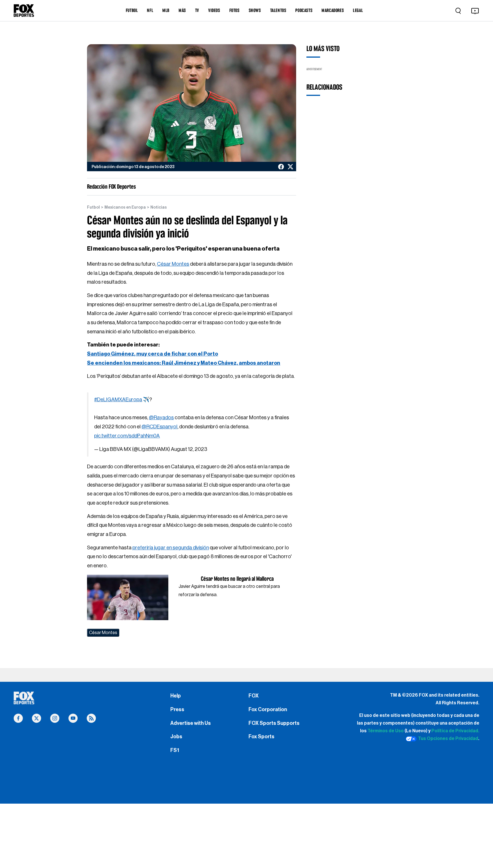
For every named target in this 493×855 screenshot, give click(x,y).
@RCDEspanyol (159, 426)
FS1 (174, 750)
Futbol (93, 207)
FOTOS (234, 10)
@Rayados (161, 417)
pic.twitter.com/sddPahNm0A (127, 435)
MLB (165, 10)
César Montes (173, 264)
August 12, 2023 (189, 449)
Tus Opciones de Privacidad (448, 738)
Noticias (158, 207)
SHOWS (255, 10)
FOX (253, 695)
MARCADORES (333, 10)
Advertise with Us (190, 723)
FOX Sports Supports (274, 723)
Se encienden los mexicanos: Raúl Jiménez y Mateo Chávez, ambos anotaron (183, 363)
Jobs (176, 736)
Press (177, 709)
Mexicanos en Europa (125, 207)
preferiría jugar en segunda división (170, 547)
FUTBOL (132, 10)
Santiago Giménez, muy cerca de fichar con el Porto (152, 353)
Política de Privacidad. (455, 731)
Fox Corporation (267, 709)
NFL (150, 10)
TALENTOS (278, 10)
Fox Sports (261, 736)
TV (197, 10)
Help (175, 695)
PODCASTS (303, 10)
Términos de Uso (385, 731)
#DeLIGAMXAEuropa (118, 399)
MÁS (182, 10)
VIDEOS (214, 10)
